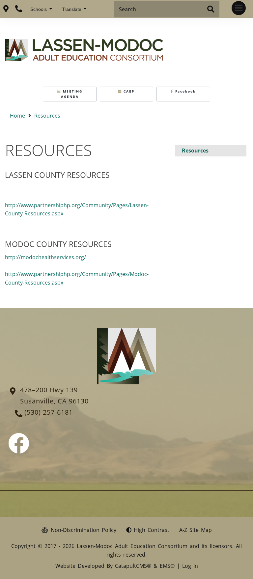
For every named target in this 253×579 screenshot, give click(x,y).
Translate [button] (72, 9)
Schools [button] (39, 9)
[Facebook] (19, 449)
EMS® (167, 565)
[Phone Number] (18, 9)
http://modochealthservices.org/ (45, 257)
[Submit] (210, 9)
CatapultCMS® (133, 565)
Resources (47, 115)
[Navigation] (239, 8)
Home (17, 115)
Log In (190, 565)
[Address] (6, 9)
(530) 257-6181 (48, 412)
